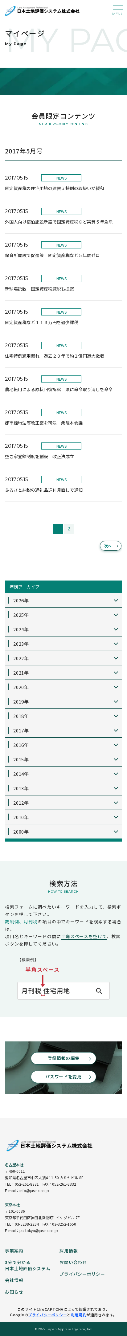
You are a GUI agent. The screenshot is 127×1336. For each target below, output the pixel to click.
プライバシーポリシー (47, 1314)
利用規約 (78, 1314)
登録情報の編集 (64, 1058)
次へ (108, 545)
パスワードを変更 (63, 1076)
